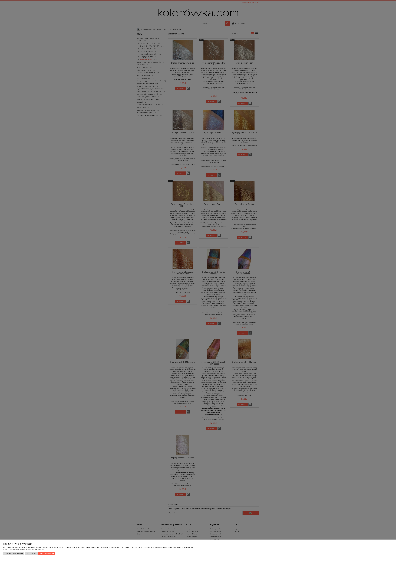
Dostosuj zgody (31, 553)
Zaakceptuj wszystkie (46, 553)
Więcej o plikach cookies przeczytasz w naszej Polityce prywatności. (23, 549)
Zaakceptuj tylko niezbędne (14, 553)
